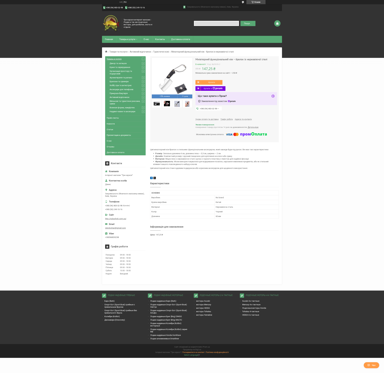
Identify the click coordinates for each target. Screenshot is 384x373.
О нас (146, 39)
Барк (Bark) (109, 301)
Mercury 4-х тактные (251, 304)
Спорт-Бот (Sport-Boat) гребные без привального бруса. (120, 311)
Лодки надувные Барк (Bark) (163, 301)
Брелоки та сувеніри (119, 81)
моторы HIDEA (203, 308)
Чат (374, 365)
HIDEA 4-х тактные (250, 315)
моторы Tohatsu (203, 311)
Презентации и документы (119, 135)
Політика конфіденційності (217, 352)
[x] (154, 178)
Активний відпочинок (140, 52)
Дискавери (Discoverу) (114, 320)
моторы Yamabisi (204, 315)
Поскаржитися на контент (193, 352)
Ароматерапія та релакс (121, 77)
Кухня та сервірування (120, 67)
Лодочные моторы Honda (254, 308)
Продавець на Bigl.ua (192, 350)
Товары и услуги (127, 39)
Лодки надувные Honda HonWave (165, 335)
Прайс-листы (113, 118)
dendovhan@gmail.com (115, 228)
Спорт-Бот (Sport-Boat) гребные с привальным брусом (119, 305)
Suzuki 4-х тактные (250, 301)
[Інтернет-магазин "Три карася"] (111, 23)
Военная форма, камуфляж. (122, 107)
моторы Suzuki (203, 301)
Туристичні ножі (161, 52)
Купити (211, 82)
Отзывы (110, 147)
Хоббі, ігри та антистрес (121, 85)
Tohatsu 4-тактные (250, 311)
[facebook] (151, 178)
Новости (111, 124)
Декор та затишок (118, 63)
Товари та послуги (118, 52)
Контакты (160, 39)
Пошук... (248, 23)
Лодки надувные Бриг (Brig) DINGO (166, 316)
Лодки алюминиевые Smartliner (164, 338)
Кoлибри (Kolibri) (112, 316)
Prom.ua (206, 347)
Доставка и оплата (180, 39)
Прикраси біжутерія (119, 93)
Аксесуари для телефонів (121, 89)
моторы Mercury (203, 304)
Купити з (208, 88)
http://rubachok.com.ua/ (115, 219)
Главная (109, 39)
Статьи (110, 129)
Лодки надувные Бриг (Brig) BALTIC (166, 320)
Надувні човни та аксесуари (122, 111)
